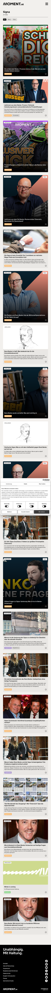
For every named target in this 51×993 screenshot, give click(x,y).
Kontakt (5, 963)
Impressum (6, 968)
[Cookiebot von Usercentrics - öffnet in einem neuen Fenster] (43, 480)
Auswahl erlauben (25, 511)
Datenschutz (6, 973)
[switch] (19, 506)
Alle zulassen (42, 511)
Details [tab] (25, 483)
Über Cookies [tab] (42, 483)
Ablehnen (9, 511)
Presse (5, 978)
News (9, 19)
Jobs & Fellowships (8, 966)
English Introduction (9, 976)
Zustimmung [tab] (9, 483)
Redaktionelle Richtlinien (10, 971)
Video (14, 19)
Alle (5, 19)
